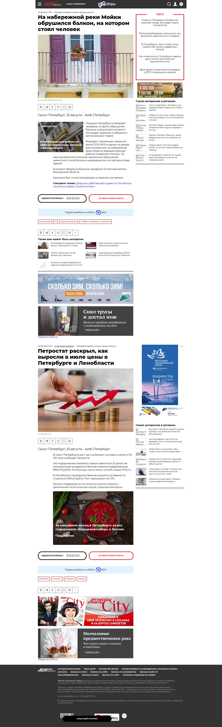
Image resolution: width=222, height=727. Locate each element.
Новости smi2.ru (48, 337)
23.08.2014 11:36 (45, 12)
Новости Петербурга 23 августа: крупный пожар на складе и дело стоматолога (160, 23)
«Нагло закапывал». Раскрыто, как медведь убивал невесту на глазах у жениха (166, 107)
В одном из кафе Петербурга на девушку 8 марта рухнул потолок (66, 263)
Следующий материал (87, 719)
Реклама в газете (79, 672)
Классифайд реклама (68, 675)
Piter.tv (126, 469)
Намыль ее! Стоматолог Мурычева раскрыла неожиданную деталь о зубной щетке (165, 461)
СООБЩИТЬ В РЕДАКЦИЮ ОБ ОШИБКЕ (138, 675)
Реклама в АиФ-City (149, 672)
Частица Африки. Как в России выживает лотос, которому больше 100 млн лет (165, 441)
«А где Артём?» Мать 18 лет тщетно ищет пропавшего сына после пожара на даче (165, 157)
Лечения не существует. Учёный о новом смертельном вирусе (164, 480)
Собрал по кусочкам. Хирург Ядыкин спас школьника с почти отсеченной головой (166, 117)
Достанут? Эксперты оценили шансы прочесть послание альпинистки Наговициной (166, 431)
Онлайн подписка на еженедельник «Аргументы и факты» (149, 669)
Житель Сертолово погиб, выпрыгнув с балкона (63, 254)
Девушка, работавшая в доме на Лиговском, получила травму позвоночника (92, 185)
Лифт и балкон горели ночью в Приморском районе (113, 244)
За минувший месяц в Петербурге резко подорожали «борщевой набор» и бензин (89, 527)
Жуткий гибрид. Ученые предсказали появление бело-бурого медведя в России (166, 127)
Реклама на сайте (99, 672)
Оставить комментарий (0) (111, 198)
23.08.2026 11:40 (45, 346)
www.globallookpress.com (50, 100)
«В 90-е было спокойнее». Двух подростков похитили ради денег (165, 450)
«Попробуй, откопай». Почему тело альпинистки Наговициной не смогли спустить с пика (165, 471)
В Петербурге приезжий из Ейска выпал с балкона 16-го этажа (66, 244)
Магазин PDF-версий (108, 669)
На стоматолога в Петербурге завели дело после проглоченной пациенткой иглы (160, 59)
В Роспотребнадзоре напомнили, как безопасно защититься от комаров (160, 34)
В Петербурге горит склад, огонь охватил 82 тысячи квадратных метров (160, 47)
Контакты (62, 672)
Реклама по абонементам (123, 672)
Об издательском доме (69, 669)
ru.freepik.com (44, 434)
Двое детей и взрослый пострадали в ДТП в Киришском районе (160, 71)
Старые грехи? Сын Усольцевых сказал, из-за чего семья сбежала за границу (166, 147)
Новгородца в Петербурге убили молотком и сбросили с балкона (114, 254)
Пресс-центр (89, 669)
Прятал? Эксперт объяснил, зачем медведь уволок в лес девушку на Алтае (165, 137)
